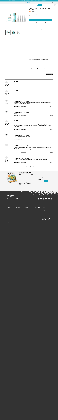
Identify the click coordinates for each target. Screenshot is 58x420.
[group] (9, 74)
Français (9, 222)
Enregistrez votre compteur (20, 211)
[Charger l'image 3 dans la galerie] (18, 32)
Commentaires (27, 207)
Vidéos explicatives (9, 210)
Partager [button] (25, 106)
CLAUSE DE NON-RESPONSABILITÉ (34, 224)
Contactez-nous (18, 207)
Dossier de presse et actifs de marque (38, 209)
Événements (8, 207)
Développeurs (45, 208)
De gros (44, 210)
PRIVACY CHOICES (39, 223)
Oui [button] (21, 106)
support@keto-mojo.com (17, 198)
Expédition (17, 208)
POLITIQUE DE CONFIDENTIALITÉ (43, 223)
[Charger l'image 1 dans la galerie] (8, 32)
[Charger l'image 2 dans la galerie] (13, 32)
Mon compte (27, 208)
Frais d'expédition (31, 14)
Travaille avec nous (36, 211)
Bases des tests (9, 208)
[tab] (47, 78)
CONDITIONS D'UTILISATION (48, 223)
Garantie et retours (18, 210)
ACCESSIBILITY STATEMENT (29, 223)
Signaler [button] (23, 106)
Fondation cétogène (37, 207)
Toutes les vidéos (9, 211)
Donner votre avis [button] (49, 74)
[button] (40, 11)
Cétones (45, 68)
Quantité (30, 15)
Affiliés (44, 207)
